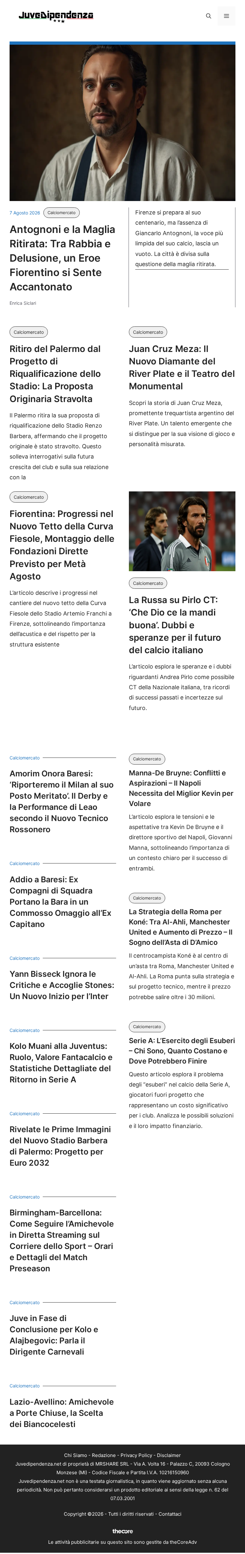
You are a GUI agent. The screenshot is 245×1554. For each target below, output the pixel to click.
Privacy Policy (136, 1455)
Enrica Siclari (23, 303)
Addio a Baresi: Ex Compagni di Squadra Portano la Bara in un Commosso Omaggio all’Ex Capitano (60, 902)
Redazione (104, 1455)
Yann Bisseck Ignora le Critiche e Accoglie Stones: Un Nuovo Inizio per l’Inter (62, 985)
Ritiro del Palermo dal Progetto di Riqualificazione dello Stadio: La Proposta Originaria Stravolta (55, 373)
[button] (209, 16)
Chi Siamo (75, 1455)
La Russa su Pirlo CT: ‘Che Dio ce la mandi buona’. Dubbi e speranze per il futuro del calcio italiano (175, 624)
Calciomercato (62, 212)
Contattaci (170, 1514)
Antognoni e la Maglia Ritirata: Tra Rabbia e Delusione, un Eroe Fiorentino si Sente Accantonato (62, 258)
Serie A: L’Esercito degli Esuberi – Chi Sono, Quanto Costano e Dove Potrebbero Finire (182, 1050)
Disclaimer (169, 1455)
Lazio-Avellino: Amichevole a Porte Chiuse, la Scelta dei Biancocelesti (62, 1413)
